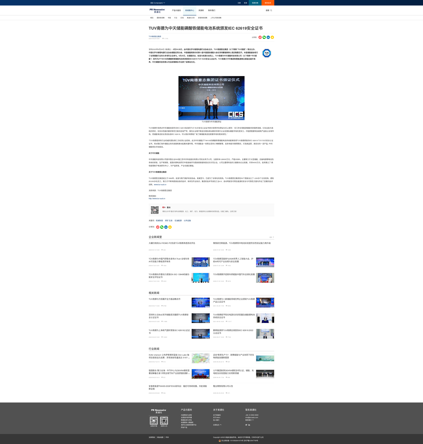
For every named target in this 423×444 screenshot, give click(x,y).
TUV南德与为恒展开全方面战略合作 (164, 299)
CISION (254, 437)
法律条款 (152, 437)
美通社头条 (191, 18)
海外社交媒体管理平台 (188, 425)
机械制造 (159, 220)
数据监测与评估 (186, 420)
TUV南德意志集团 (155, 36)
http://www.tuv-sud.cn (157, 198)
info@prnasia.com (251, 417)
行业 (175, 18)
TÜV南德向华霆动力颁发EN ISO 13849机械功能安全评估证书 (169, 275)
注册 (239, 3)
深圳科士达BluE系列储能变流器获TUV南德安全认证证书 (169, 316)
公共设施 (187, 220)
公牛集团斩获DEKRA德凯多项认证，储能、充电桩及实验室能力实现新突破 (233, 372)
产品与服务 (176, 10)
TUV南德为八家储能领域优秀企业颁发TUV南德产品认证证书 (234, 300)
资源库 (201, 10)
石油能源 (178, 220)
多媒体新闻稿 (202, 18)
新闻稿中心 (189, 10)
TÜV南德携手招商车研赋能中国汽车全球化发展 (234, 274)
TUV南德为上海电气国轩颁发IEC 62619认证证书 (169, 331)
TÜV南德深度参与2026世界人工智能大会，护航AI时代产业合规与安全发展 (233, 260)
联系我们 (211, 10)
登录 (245, 3)
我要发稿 (255, 3)
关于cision (216, 417)
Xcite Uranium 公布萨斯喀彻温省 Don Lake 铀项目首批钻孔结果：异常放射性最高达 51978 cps (169, 356)
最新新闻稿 (160, 18)
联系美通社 (250, 409)
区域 (182, 18)
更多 (271, 237)
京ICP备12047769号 (251, 440)
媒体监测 (268, 3)
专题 (169, 18)
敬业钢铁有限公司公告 (223, 386)
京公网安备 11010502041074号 (232, 440)
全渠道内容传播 (186, 417)
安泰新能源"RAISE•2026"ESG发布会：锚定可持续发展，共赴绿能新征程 (178, 387)
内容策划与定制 (186, 415)
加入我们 (216, 420)
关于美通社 (218, 409)
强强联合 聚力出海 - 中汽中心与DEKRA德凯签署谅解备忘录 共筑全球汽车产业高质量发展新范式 (169, 372)
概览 (151, 18)
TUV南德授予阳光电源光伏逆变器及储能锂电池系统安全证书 (234, 316)
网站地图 (160, 437)
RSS (167, 437)
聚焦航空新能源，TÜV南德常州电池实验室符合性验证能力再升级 (242, 243)
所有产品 (184, 427)
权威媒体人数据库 (187, 422)
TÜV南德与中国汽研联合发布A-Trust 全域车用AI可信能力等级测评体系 (169, 260)
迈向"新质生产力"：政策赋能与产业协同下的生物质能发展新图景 (233, 356)
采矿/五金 (169, 220)
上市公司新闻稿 (216, 18)
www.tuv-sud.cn (160, 184)
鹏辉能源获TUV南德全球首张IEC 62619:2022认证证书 (233, 331)
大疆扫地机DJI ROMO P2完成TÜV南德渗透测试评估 (172, 243)
